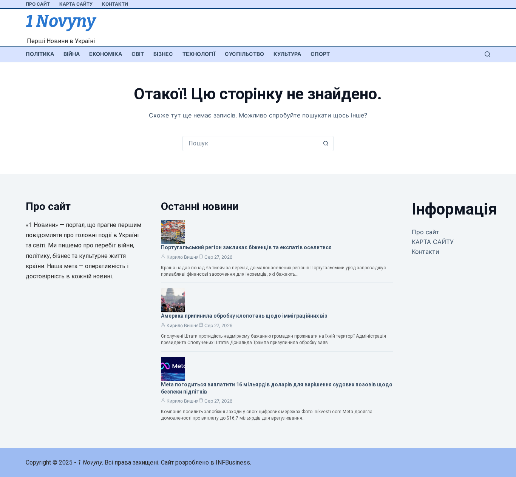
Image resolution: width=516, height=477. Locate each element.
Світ (137, 54)
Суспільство (244, 54)
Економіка (105, 54)
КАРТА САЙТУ (76, 4)
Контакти (115, 4)
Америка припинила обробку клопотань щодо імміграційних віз (244, 316)
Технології (198, 54)
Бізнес (163, 54)
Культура (287, 54)
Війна (71, 54)
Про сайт (38, 4)
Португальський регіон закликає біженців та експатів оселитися (246, 247)
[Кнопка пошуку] (326, 143)
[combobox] (251, 143)
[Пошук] (487, 54)
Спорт (320, 54)
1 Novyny (61, 21)
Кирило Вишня (183, 257)
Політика (40, 54)
